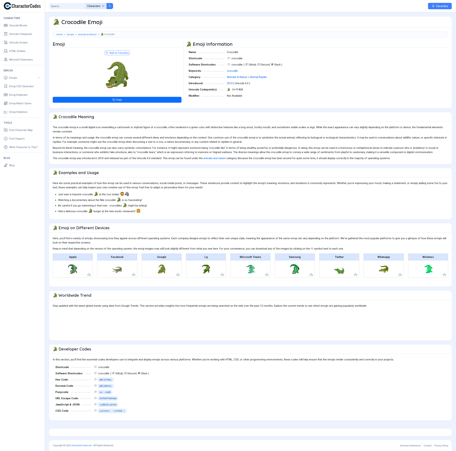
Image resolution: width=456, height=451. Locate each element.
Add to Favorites (119, 52)
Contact (428, 445)
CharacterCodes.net (81, 445)
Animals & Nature (87, 34)
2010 (230, 83)
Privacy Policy (441, 445)
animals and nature (214, 158)
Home (59, 34)
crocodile (232, 70)
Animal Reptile (258, 77)
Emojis (70, 34)
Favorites (442, 6)
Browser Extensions (410, 445)
